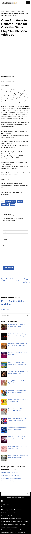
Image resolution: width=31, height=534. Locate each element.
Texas (19, 11)
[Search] (28, 315)
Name (5, 225)
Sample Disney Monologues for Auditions (12, 530)
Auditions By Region (11, 11)
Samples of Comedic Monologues (10, 515)
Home (2, 11)
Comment (6, 246)
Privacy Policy (5, 309)
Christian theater (10, 201)
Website (5, 239)
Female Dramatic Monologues (9, 527)
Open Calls (5, 204)
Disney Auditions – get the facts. (10, 472)
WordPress (21, 497)
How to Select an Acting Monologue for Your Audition (15, 521)
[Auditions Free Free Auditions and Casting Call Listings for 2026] (9, 2)
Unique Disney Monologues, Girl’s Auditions (13, 532)
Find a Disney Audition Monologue (10, 513)
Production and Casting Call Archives (11, 478)
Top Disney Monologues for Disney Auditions (13, 524)
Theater (15, 38)
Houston (20, 201)
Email (5, 232)
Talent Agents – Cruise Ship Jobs (10, 475)
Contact (3, 507)
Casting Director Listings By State (10, 481)
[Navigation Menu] (28, 2)
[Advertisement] (15, 59)
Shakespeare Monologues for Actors (11, 518)
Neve (8, 497)
